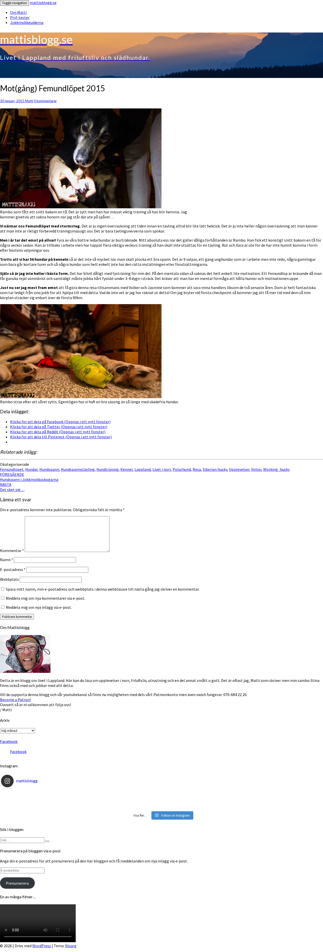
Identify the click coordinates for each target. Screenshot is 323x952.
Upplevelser (239, 469)
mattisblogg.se (43, 2)
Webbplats (9, 579)
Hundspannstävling (78, 469)
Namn (6, 559)
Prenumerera (17, 883)
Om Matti (18, 12)
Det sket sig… (12, 487)
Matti (29, 101)
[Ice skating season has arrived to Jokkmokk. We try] (161, 794)
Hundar (31, 469)
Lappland (142, 469)
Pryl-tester (20, 17)
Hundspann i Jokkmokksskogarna (29, 477)
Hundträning (107, 469)
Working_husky (276, 469)
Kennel (126, 469)
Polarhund (182, 469)
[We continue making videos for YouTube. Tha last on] (161, 800)
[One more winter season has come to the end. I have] (161, 806)
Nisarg (70, 945)
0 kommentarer (45, 101)
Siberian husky (215, 469)
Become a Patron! (15, 699)
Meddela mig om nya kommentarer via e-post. (45, 598)
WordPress (41, 945)
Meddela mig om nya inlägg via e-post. (39, 607)
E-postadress (12, 569)
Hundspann (49, 469)
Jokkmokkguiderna (26, 22)
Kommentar (12, 550)
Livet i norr (161, 469)
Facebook (9, 741)
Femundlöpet (11, 469)
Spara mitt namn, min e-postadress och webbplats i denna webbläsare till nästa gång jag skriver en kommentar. (102, 589)
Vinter (256, 469)
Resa (197, 469)
